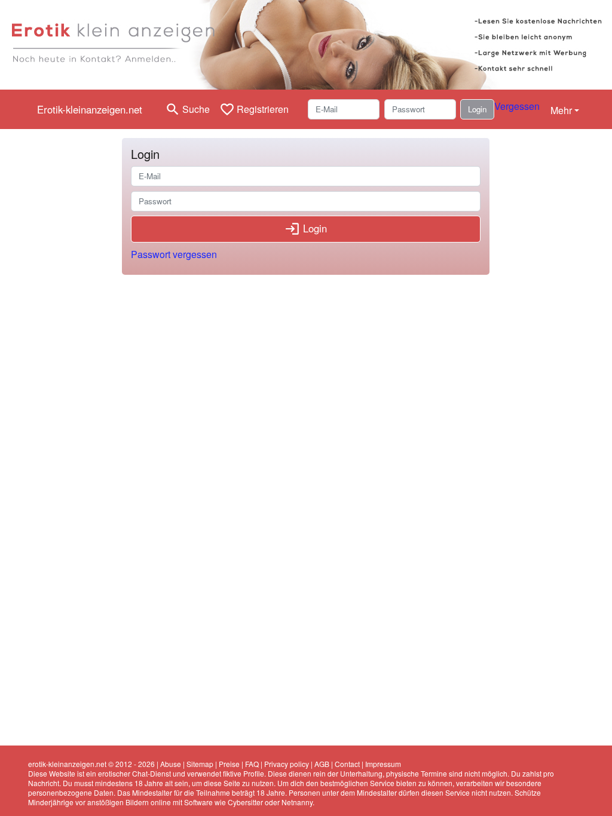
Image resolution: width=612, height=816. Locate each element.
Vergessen (517, 106)
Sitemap (199, 764)
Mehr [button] (561, 110)
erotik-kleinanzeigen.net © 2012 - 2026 (91, 764)
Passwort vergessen (174, 254)
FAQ (252, 764)
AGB (321, 764)
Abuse (170, 764)
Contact (347, 764)
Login (477, 109)
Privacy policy (286, 764)
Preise (229, 764)
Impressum (383, 764)
